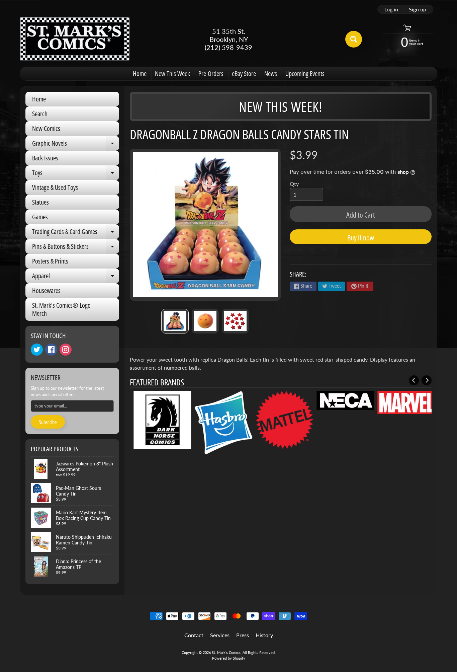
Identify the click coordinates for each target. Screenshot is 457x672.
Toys (75, 174)
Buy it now (360, 237)
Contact (193, 635)
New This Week (172, 73)
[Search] (353, 39)
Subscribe (48, 422)
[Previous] (414, 380)
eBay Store (244, 73)
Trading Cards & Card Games (75, 233)
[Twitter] (37, 350)
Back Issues (45, 157)
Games (40, 216)
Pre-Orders (210, 73)
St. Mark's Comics (226, 652)
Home (140, 73)
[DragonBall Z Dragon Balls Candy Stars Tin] (174, 321)
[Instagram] (66, 350)
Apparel (75, 277)
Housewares (46, 290)
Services (220, 635)
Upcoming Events (305, 73)
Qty (294, 183)
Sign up (417, 9)
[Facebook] (51, 350)
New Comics (46, 128)
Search (40, 113)
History (264, 635)
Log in (391, 9)
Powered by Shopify (228, 658)
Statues (40, 202)
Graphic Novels (75, 145)
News (270, 73)
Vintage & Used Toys (55, 187)
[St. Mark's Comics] (75, 39)
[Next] (427, 380)
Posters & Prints (50, 261)
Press (242, 635)
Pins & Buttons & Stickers (75, 248)
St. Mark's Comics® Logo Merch (61, 309)
